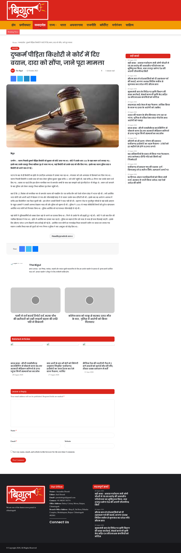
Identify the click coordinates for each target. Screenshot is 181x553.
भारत (63, 25)
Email (14, 441)
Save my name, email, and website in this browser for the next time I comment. (44, 452)
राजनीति (91, 25)
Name (14, 431)
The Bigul (19, 71)
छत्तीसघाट (25, 25)
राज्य (52, 25)
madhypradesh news (63, 236)
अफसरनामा (76, 25)
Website (68, 441)
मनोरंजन (117, 25)
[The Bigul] (27, 10)
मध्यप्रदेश (40, 25)
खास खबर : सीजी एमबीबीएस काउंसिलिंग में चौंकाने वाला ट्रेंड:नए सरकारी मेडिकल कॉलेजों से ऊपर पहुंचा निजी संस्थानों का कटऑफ (26, 367)
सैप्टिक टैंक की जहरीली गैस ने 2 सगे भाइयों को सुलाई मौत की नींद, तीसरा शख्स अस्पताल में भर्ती (98, 366)
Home (14, 42)
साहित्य (129, 25)
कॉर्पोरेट (104, 25)
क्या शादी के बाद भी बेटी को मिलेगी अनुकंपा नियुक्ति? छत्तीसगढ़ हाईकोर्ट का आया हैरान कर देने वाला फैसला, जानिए (62, 367)
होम (13, 25)
